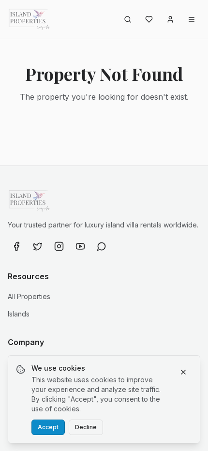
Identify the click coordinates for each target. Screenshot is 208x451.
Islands (19, 314)
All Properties (29, 296)
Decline (86, 427)
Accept (48, 427)
